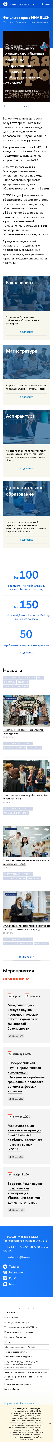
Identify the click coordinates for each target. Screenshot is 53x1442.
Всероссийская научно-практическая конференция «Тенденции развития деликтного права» (26, 1193)
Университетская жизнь (16, 686)
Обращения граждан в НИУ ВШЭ (19, 1346)
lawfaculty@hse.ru (18, 1257)
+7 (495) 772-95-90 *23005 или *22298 (25, 1249)
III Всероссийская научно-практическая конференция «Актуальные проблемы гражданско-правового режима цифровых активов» (26, 1076)
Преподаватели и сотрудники (18, 1332)
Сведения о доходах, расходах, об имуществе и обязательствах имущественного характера (21, 1364)
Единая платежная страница (17, 1384)
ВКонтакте (16, 1272)
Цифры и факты (11, 1317)
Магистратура (21, 350)
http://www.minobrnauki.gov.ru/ (19, 1403)
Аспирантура (20, 416)
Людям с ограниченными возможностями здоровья (24, 1378)
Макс (12, 1284)
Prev (4, 106)
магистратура (35, 748)
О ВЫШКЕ (10, 1312)
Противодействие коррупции (18, 1356)
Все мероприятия (13, 979)
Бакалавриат (19, 282)
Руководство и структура (16, 1322)
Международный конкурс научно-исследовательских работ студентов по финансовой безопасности (23, 1016)
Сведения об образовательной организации (25, 1371)
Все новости (26, 956)
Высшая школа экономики (21, 4)
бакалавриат (34, 878)
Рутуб (12, 1278)
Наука (40, 678)
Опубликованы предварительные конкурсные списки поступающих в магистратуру (26, 927)
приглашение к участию (16, 813)
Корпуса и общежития (15, 1337)
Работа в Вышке (11, 1389)
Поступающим (12, 678)
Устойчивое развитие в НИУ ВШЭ (20, 1327)
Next (47, 106)
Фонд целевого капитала (16, 1351)
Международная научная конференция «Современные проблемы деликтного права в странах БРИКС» (25, 1137)
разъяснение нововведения (18, 944)
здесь (19, 1420)
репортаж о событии (15, 748)
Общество (23, 682)
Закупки (8, 1342)
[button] (19, 1308)
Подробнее (26, 332)
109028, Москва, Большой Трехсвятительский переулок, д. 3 (25, 1239)
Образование (28, 678)
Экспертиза (9, 682)
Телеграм (15, 1266)
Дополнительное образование (25, 490)
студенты (27, 743)
